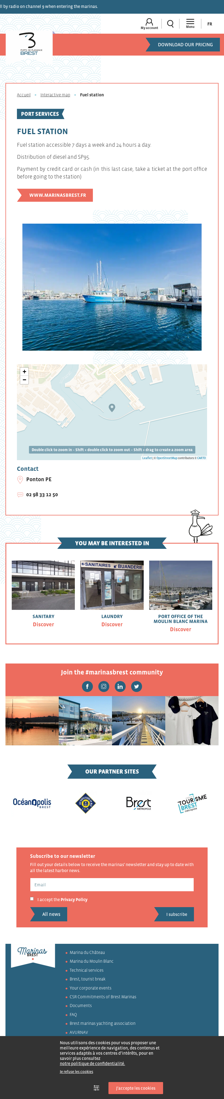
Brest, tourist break (87, 979)
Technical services (87, 970)
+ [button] (24, 371)
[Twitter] (136, 686)
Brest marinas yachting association (102, 1023)
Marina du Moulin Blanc (92, 961)
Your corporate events (90, 987)
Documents (81, 1005)
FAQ (73, 1014)
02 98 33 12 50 (42, 494)
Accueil (24, 94)
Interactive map (55, 94)
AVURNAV (79, 1032)
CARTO (201, 458)
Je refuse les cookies (76, 1071)
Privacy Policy (74, 899)
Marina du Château (87, 952)
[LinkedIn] (120, 686)
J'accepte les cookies (135, 1088)
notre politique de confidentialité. (92, 1063)
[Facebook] (87, 686)
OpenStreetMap (167, 458)
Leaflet (147, 458)
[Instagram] (103, 686)
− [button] (24, 379)
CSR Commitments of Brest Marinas (103, 996)
